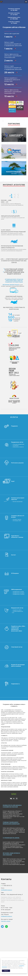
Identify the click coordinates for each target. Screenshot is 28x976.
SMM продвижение (16, 589)
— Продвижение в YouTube (18, 591)
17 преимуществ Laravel (11, 837)
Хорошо (6, 970)
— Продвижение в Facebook (18, 594)
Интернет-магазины (14, 13)
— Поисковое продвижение (18, 444)
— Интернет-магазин (16, 519)
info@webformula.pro (6, 890)
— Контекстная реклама (17, 501)
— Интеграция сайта (16, 520)
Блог (14, 794)
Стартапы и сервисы (14, 21)
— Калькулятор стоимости (18, 446)
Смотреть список (5, 921)
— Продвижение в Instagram (18, 592)
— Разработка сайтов (16, 610)
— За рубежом (15, 445)
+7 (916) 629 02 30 (7, 885)
